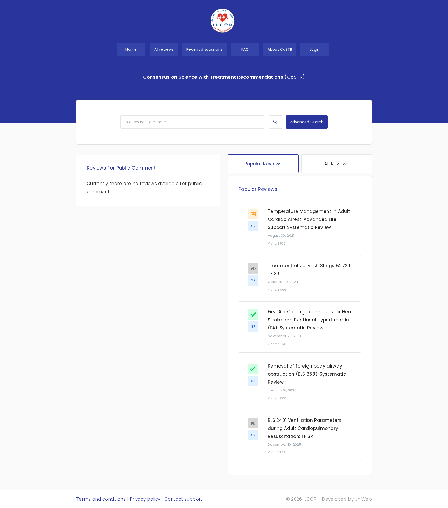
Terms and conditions (101, 499)
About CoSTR (280, 49)
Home (131, 49)
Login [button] (315, 49)
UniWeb (363, 499)
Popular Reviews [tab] (263, 164)
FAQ (245, 49)
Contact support (183, 499)
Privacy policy (145, 499)
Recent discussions (204, 49)
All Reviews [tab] (336, 164)
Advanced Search (307, 122)
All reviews (164, 49)
